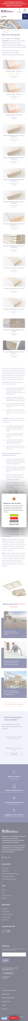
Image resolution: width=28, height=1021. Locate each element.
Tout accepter (14, 515)
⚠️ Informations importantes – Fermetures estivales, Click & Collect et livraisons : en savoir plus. (14, 3)
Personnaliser (14, 521)
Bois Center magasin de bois (7, 10)
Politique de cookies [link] (14, 524)
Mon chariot (25, 12)
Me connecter (19, 12)
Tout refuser (14, 518)
